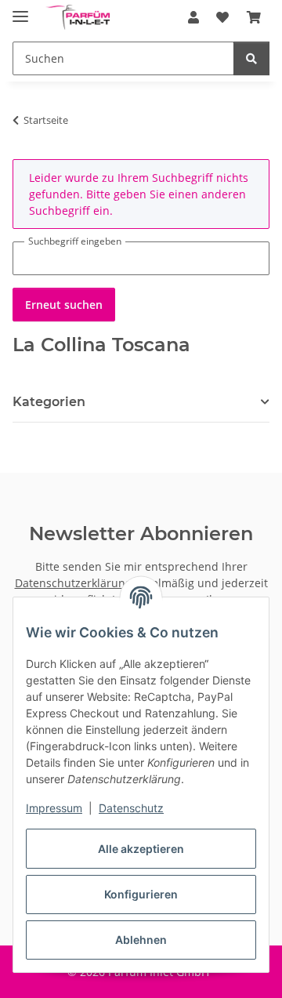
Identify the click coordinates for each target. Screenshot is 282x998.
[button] (193, 17)
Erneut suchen (64, 304)
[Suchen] (251, 58)
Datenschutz (131, 808)
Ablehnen (141, 939)
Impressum (54, 808)
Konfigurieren (141, 894)
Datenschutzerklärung (73, 582)
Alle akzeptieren (141, 848)
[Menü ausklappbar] (20, 10)
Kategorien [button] (49, 401)
